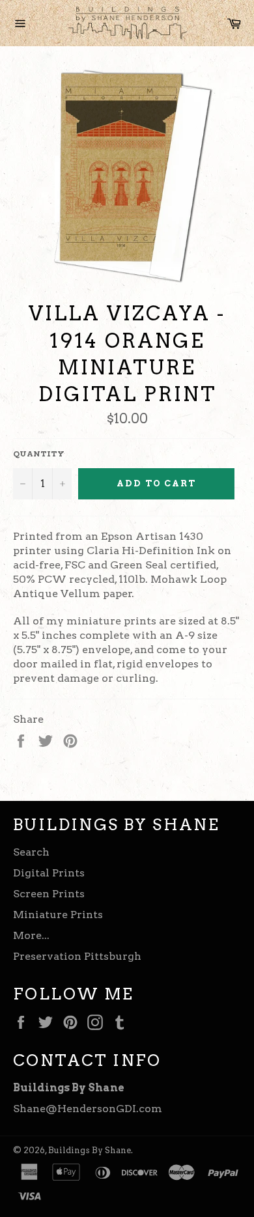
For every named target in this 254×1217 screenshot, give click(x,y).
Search (31, 852)
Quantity (38, 453)
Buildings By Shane (89, 1150)
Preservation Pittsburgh (77, 956)
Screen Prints (49, 894)
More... (31, 935)
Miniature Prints (58, 914)
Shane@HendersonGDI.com (87, 1108)
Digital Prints (49, 873)
